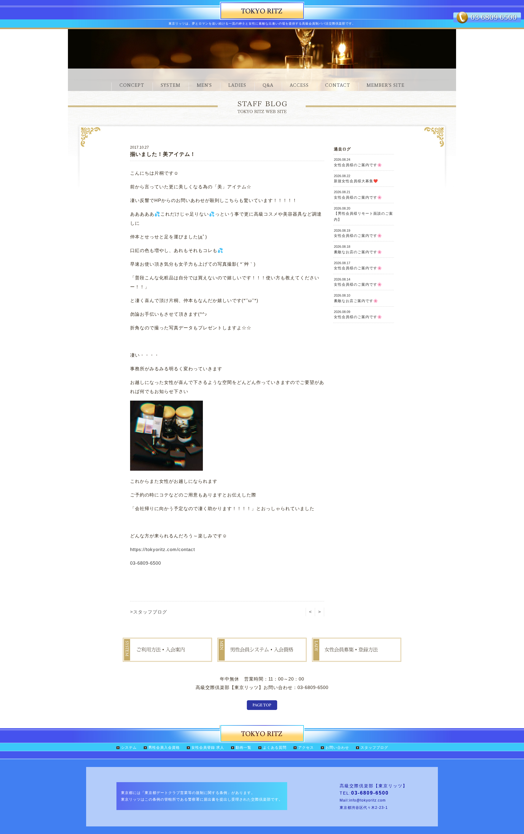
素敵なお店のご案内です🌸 (358, 249)
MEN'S (204, 85)
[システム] (167, 657)
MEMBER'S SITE (386, 85)
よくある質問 (275, 747)
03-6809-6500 (145, 563)
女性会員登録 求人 (207, 747)
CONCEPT (131, 85)
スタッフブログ (374, 747)
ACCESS (299, 85)
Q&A (268, 85)
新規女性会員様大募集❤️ (356, 178)
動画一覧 (243, 747)
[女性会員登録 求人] (356, 657)
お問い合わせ (337, 747)
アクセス (306, 747)
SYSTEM (170, 85)
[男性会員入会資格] (262, 657)
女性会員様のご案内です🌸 (358, 162)
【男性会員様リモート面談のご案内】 (363, 214)
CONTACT (337, 85)
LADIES (237, 85)
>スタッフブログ (148, 611)
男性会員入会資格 (164, 747)
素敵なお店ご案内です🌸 (356, 298)
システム (129, 747)
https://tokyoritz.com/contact (162, 549)
